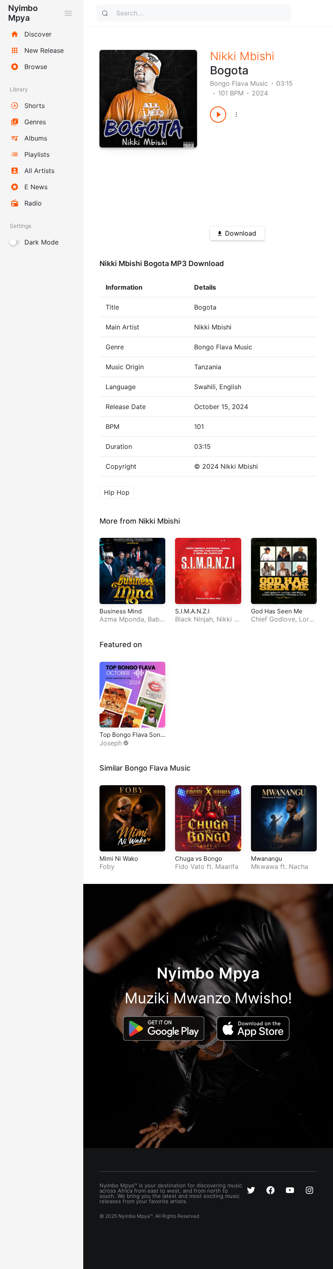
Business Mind (120, 611)
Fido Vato (190, 866)
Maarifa (226, 866)
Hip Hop (117, 492)
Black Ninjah (194, 619)
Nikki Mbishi (242, 56)
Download (240, 233)
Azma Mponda (121, 619)
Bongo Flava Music (239, 83)
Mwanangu (266, 858)
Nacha (298, 866)
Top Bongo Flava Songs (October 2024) (131, 739)
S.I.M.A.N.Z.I (192, 611)
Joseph (110, 743)
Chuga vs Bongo (198, 858)
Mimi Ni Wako (118, 858)
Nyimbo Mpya (22, 13)
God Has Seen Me (277, 611)
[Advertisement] (258, 171)
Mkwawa (264, 866)
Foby (107, 866)
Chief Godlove (273, 619)
